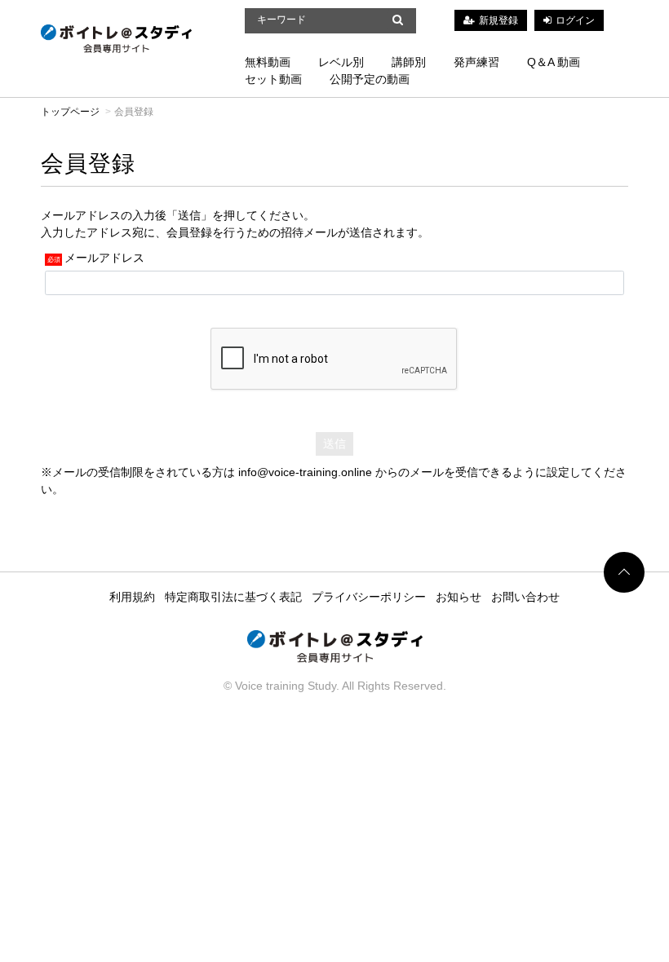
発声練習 (476, 61)
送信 (334, 443)
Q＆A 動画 (553, 61)
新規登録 (498, 20)
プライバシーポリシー (369, 596)
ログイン (575, 20)
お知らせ (458, 596)
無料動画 (267, 61)
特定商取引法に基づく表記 (233, 596)
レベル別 (341, 61)
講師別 (409, 61)
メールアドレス (104, 257)
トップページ (70, 111)
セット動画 (273, 79)
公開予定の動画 (370, 79)
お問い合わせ (525, 596)
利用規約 (132, 596)
